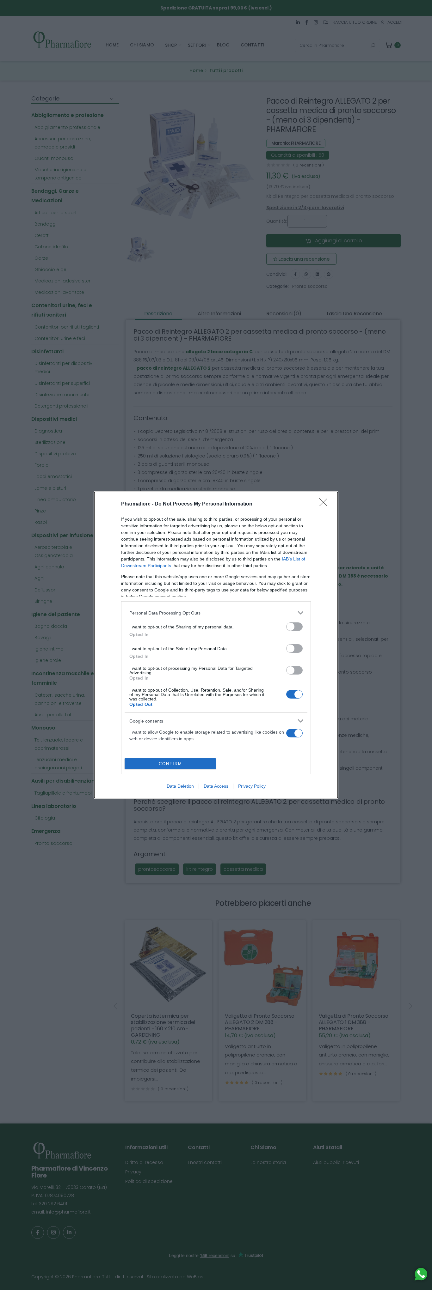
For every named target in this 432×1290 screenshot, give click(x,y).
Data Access (216, 786)
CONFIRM (170, 763)
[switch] (294, 626)
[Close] (325, 504)
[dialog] (216, 645)
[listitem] (216, 612)
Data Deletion (180, 786)
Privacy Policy (252, 786)
